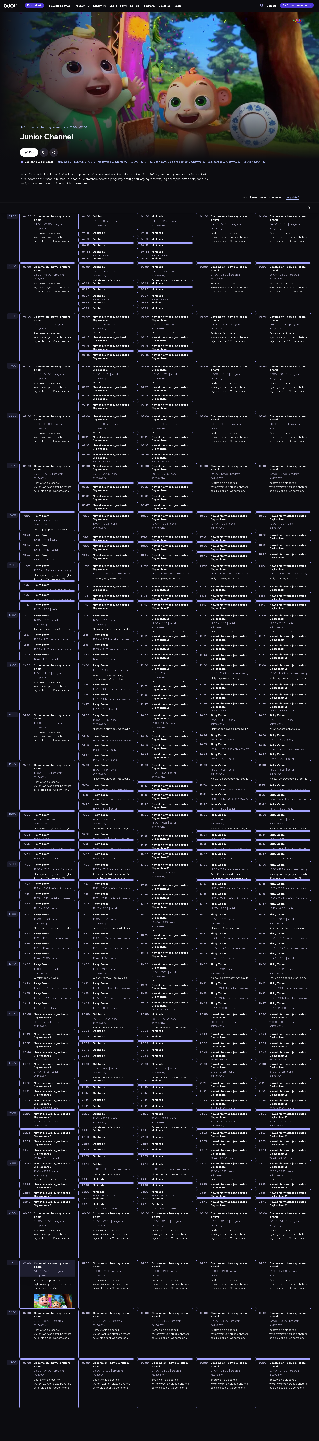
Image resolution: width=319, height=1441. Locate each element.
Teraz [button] (253, 197)
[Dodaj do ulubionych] (43, 152)
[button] (309, 208)
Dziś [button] (245, 197)
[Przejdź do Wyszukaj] (262, 6)
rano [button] (263, 197)
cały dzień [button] (292, 197)
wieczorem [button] (275, 197)
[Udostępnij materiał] (53, 152)
